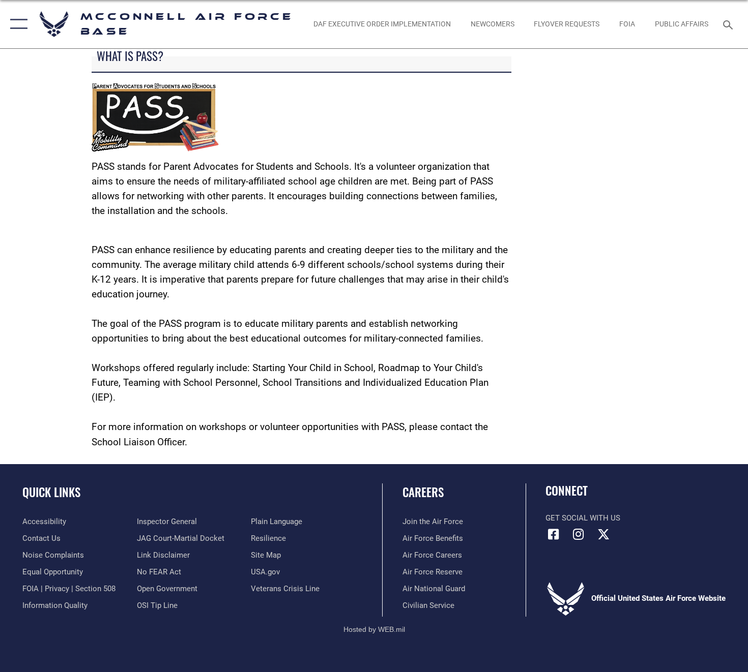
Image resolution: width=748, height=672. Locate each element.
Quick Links (51, 492)
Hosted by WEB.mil (374, 629)
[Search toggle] (729, 24)
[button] (16, 24)
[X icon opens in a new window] (603, 534)
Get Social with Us (582, 518)
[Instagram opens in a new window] (578, 534)
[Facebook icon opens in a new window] (553, 534)
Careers (423, 492)
